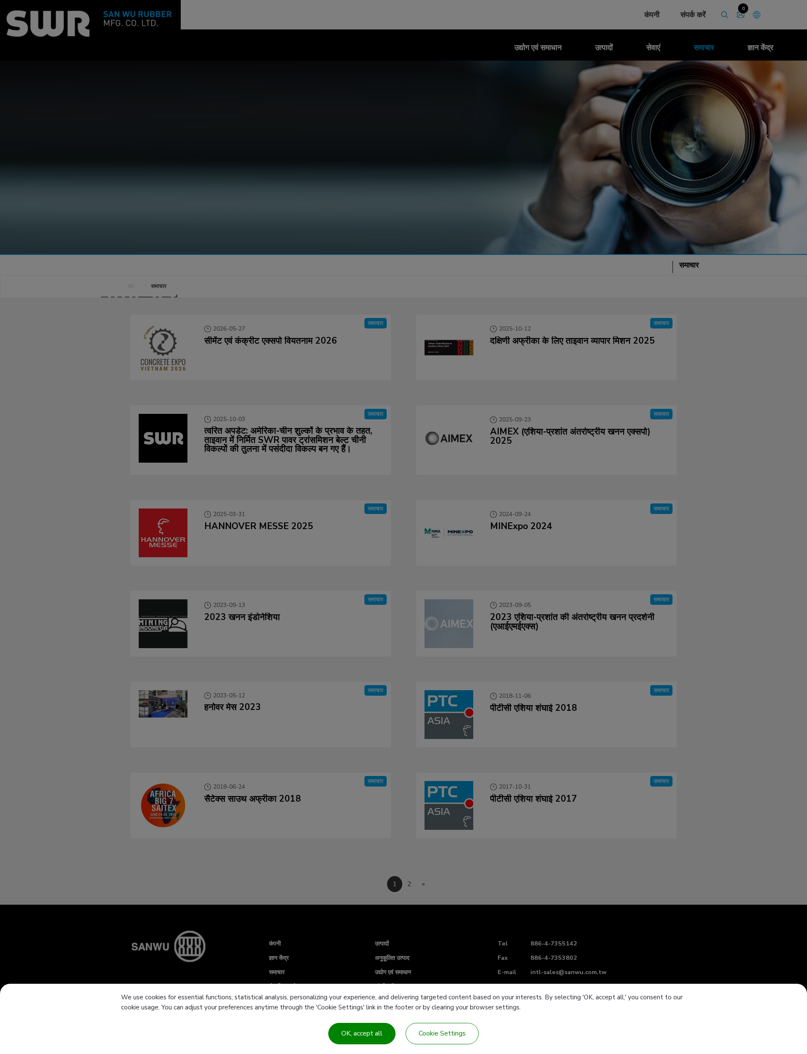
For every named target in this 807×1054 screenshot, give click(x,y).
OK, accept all (361, 1033)
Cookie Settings (442, 1033)
